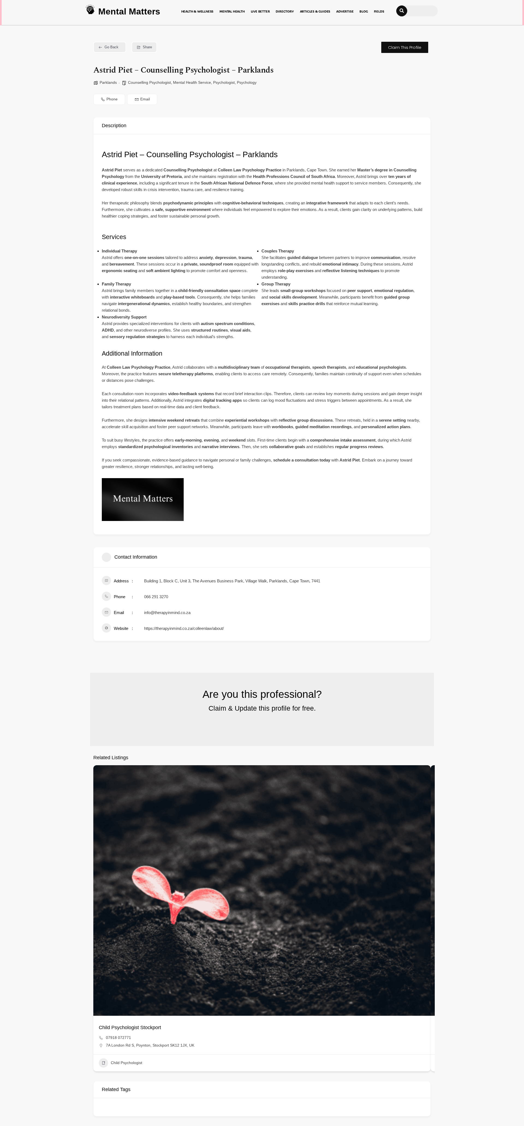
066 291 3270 (156, 596)
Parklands (108, 82)
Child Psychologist (126, 1063)
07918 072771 (118, 1037)
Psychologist (224, 82)
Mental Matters (129, 11)
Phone (112, 99)
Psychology (247, 82)
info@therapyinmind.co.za (167, 612)
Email (145, 99)
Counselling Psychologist (149, 82)
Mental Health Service (192, 82)
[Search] (401, 10)
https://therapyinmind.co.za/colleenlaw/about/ (184, 628)
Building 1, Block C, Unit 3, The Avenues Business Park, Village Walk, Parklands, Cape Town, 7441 (232, 581)
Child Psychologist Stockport (130, 1027)
